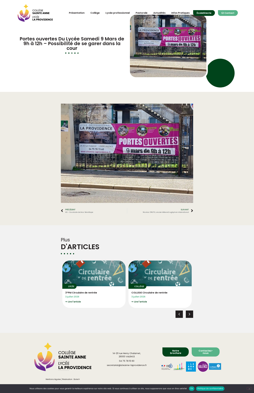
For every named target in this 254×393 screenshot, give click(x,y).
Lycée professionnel (118, 13)
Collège (95, 13)
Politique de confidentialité (210, 388)
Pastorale (141, 13)
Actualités (159, 13)
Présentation (77, 13)
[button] (69, 286)
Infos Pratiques (180, 13)
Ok (191, 388)
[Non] (249, 388)
